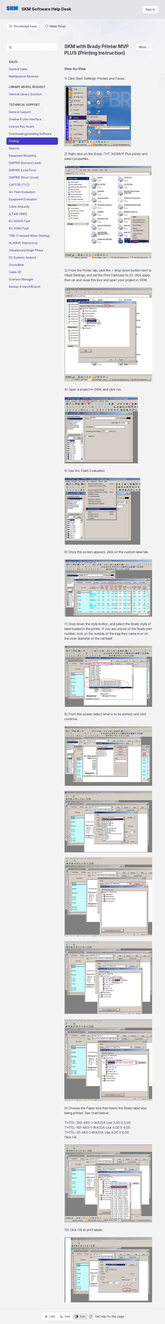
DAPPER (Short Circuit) (24, 177)
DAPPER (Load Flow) (22, 170)
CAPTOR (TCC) (19, 184)
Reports (14, 148)
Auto (82, 1316)
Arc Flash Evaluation (22, 192)
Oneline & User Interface (25, 119)
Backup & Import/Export (24, 286)
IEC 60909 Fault (19, 221)
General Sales (18, 69)
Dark (67, 1316)
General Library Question (25, 94)
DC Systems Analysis (22, 257)
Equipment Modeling (22, 155)
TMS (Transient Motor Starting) (29, 235)
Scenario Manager (21, 279)
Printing (14, 141)
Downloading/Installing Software (30, 133)
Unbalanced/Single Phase (26, 250)
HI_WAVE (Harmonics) (23, 243)
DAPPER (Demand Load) (25, 163)
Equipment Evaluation (23, 199)
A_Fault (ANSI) (18, 214)
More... (144, 47)
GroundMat (16, 264)
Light (52, 1316)
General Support (20, 112)
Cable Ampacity (19, 206)
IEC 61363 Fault (19, 228)
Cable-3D (15, 272)
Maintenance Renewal (23, 76)
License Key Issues (21, 126)
